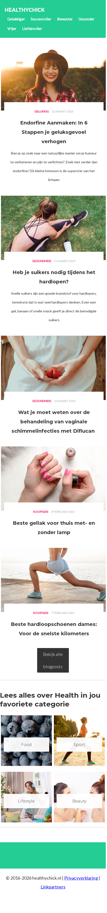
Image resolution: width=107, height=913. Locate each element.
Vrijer (11, 28)
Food (26, 744)
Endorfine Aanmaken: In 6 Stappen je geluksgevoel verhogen (54, 132)
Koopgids (40, 511)
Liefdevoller (32, 28)
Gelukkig (41, 111)
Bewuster (65, 19)
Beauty (79, 801)
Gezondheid (41, 261)
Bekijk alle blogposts (53, 660)
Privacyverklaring (81, 878)
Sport (79, 744)
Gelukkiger (16, 19)
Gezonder (86, 19)
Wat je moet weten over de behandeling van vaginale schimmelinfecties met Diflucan (54, 421)
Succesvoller (41, 19)
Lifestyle (26, 801)
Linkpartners (53, 886)
